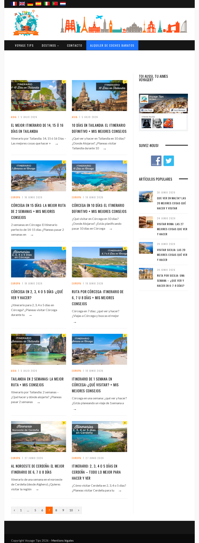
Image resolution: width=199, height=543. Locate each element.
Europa (15, 197)
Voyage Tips (24, 45)
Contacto (74, 45)
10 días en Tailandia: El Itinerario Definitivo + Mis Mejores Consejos (99, 128)
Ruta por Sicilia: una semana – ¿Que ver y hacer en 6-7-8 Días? (171, 280)
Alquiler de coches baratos (112, 45)
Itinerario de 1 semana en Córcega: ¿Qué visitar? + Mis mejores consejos (95, 384)
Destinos (49, 45)
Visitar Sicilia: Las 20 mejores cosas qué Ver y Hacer (172, 255)
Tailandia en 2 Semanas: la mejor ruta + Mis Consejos (37, 381)
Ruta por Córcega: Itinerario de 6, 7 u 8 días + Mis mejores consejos (98, 297)
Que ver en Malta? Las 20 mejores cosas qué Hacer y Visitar (171, 203)
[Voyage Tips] (27, 23)
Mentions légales (62, 540)
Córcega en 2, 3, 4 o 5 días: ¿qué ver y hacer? (37, 294)
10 (71, 510)
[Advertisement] (99, 60)
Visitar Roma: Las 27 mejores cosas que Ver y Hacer (172, 229)
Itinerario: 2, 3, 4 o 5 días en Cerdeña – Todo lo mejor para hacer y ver (96, 472)
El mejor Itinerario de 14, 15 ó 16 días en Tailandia (37, 128)
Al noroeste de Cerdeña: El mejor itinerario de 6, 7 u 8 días (37, 469)
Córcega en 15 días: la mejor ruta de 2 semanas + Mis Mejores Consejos (38, 211)
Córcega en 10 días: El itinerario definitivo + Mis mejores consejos (99, 208)
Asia (14, 117)
